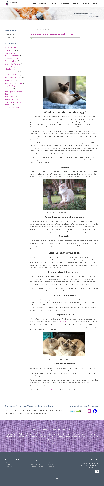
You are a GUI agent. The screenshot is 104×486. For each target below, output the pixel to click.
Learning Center (65, 3)
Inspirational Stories (12, 77)
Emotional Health (11, 58)
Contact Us (8, 464)
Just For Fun (10, 86)
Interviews (9, 80)
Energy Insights (11, 61)
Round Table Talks (12, 99)
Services (54, 3)
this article (53, 389)
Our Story (33, 3)
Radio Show (9, 97)
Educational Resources (37, 466)
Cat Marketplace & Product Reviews (12, 54)
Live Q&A (8, 89)
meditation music (65, 321)
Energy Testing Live (12, 64)
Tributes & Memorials (13, 107)
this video (44, 327)
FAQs (49, 471)
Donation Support (53, 469)
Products (50, 462)
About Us (7, 462)
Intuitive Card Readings (14, 83)
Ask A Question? (35, 464)
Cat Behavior (10, 50)
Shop (95, 3)
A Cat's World (10, 47)
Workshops (51, 466)
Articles (33, 462)
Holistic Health (43, 3)
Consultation (85, 3)
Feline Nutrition (11, 72)
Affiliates (75, 3)
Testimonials (8, 466)
